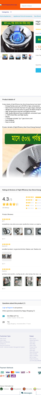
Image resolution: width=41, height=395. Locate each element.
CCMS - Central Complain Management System (12, 347)
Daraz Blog (32, 343)
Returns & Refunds (5, 342)
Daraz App (32, 350)
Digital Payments (34, 340)
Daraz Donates (33, 354)
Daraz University (34, 355)
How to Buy (3, 340)
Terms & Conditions (5, 345)
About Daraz (33, 338)
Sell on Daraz (33, 357)
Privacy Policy (33, 347)
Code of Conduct (34, 359)
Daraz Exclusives (34, 352)
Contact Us (3, 343)
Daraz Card (32, 342)
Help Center (3, 338)
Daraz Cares (33, 345)
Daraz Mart (32, 348)
